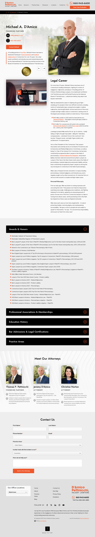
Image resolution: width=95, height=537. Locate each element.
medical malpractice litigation (68, 155)
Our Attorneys (13, 12)
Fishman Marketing (84, 518)
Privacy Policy (57, 494)
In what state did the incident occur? (25, 449)
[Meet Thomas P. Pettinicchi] (20, 374)
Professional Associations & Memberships (31, 312)
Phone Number (18, 433)
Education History (18, 321)
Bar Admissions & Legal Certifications (28, 331)
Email (50, 433)
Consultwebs (43, 521)
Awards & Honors (18, 229)
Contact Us (62, 5)
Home (20, 5)
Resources (45, 5)
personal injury (26, 55)
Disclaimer (56, 497)
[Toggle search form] (67, 5)
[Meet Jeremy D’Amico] (47, 374)
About (36, 491)
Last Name (52, 425)
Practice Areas (35, 5)
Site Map (55, 491)
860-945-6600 (81, 3)
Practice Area (17, 441)
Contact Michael (14, 47)
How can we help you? (20, 457)
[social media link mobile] (47, 505)
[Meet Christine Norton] (75, 374)
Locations (53, 5)
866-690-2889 (84, 500)
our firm (23, 52)
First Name (17, 425)
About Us (26, 5)
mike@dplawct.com (17, 35)
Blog (35, 499)
